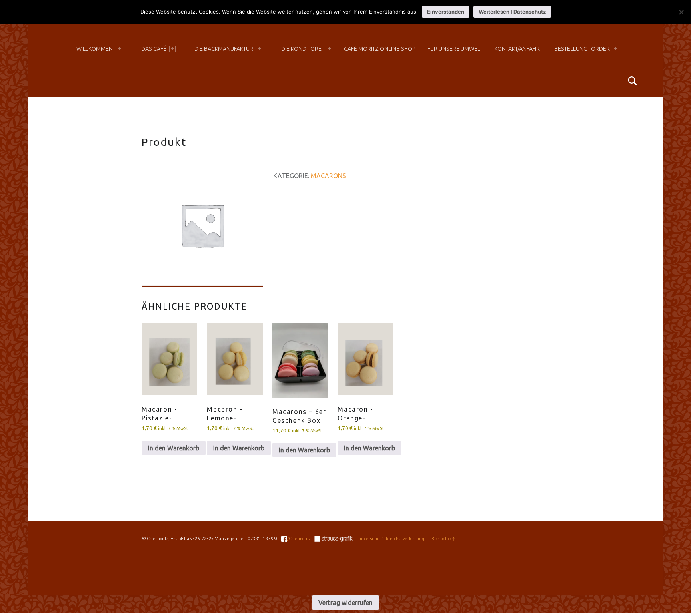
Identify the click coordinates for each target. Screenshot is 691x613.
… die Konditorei (298, 49)
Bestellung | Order (582, 49)
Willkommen (94, 49)
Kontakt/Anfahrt (518, 49)
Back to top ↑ (443, 538)
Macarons (328, 175)
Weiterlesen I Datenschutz (512, 11)
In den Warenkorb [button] (173, 448)
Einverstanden (445, 11)
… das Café (150, 49)
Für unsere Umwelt (455, 49)
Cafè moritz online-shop (380, 49)
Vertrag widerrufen (345, 602)
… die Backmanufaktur (220, 49)
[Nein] (681, 12)
